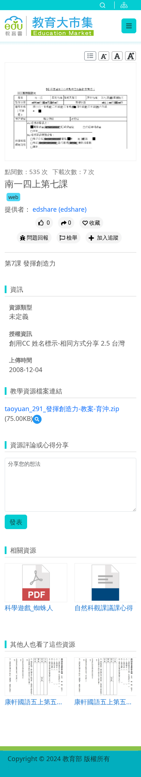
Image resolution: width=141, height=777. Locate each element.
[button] (91, 223)
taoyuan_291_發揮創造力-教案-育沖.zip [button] (62, 408)
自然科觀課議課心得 (103, 607)
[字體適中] (117, 56)
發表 (15, 522)
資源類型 (20, 307)
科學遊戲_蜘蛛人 (29, 607)
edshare (46, 209)
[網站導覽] (125, 5)
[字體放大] (130, 56)
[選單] (128, 25)
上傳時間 (20, 360)
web (13, 197)
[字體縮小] (104, 56)
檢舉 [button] (72, 237)
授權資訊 (20, 334)
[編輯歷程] (90, 55)
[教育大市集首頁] (49, 24)
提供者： (18, 209)
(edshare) (72, 209)
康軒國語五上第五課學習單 (36, 701)
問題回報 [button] (37, 237)
